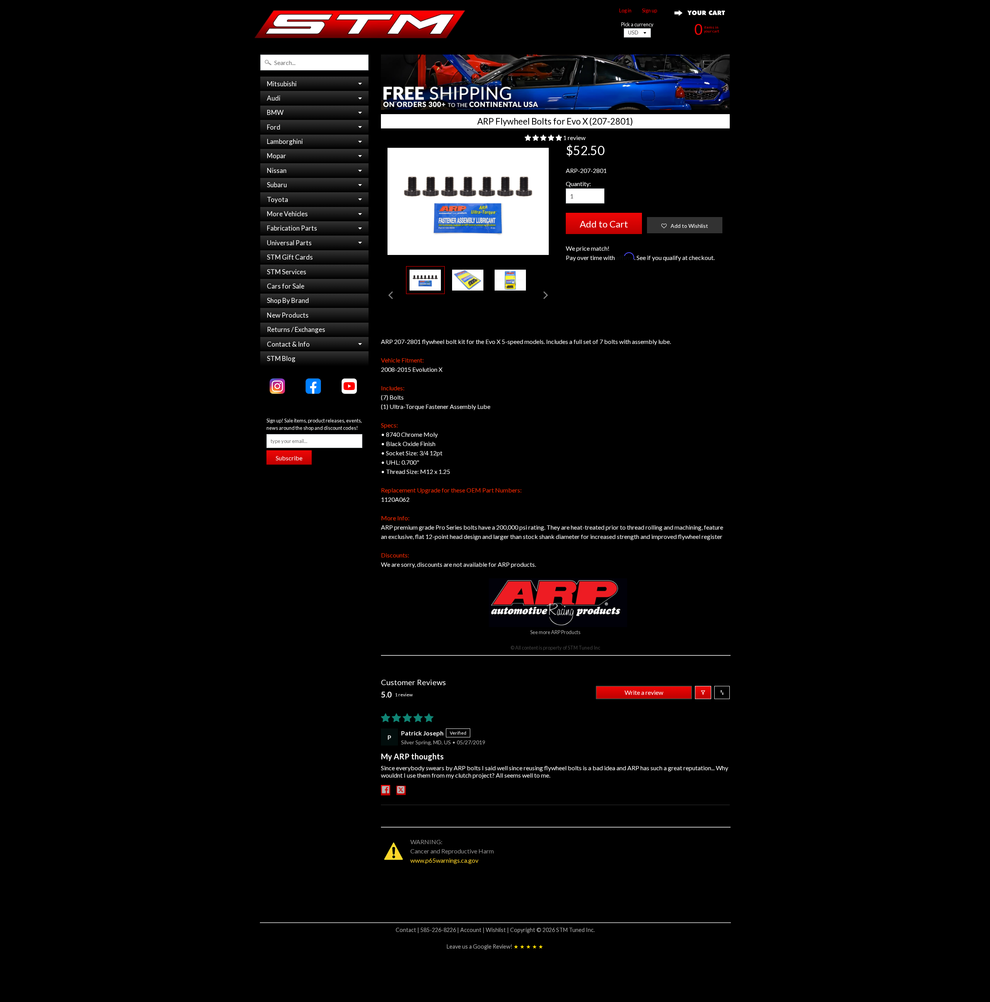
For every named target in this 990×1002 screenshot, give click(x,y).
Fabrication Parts (292, 228)
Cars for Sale (285, 286)
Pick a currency (637, 24)
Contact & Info (288, 344)
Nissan (277, 170)
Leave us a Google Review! (495, 946)
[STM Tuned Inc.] (360, 24)
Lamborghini (285, 141)
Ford (273, 127)
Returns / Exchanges (296, 329)
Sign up (649, 10)
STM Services (286, 272)
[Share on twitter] (401, 790)
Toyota (277, 199)
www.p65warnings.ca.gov (444, 860)
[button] (544, 137)
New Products (288, 315)
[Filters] (703, 692)
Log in (625, 10)
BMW (275, 112)
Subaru (277, 185)
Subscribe (289, 458)
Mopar (276, 156)
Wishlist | (498, 930)
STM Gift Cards (290, 257)
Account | (473, 930)
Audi (273, 98)
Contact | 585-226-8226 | (428, 930)
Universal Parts (289, 243)
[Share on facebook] (385, 790)
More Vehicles (287, 214)
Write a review (644, 692)
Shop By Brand (288, 300)
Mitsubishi (282, 84)
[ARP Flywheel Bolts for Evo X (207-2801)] (425, 280)
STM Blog (281, 358)
